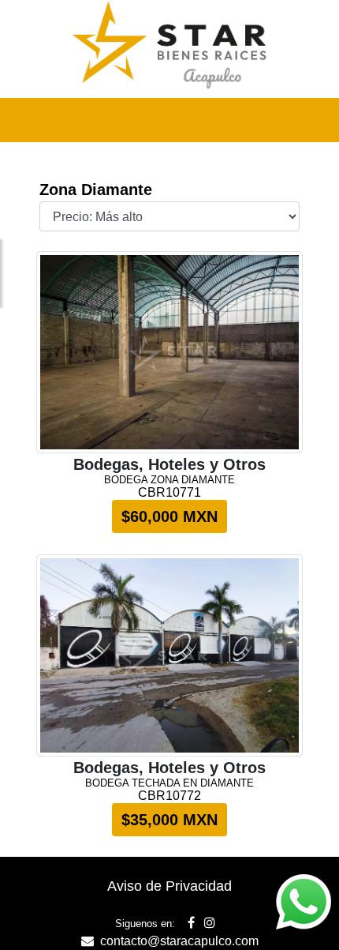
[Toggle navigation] (304, 120)
